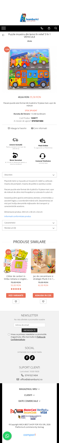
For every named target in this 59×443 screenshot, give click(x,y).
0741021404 (31, 375)
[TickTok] (32, 357)
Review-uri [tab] (10, 228)
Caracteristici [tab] (9, 222)
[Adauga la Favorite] (16, 301)
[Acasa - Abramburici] (29, 18)
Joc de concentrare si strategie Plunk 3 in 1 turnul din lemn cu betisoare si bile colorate (43, 277)
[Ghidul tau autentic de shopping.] (29, 435)
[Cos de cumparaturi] (49, 28)
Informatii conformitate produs (17, 216)
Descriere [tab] (8, 174)
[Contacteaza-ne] (42, 28)
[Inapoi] (2, 35)
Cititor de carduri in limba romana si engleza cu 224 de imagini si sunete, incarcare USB (16, 277)
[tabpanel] (29, 69)
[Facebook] (26, 357)
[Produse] (3, 29)
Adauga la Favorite (18, 128)
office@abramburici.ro (31, 379)
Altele (29, 41)
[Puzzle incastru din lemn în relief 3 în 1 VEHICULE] (29, 69)
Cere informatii (40, 128)
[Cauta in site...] (56, 28)
